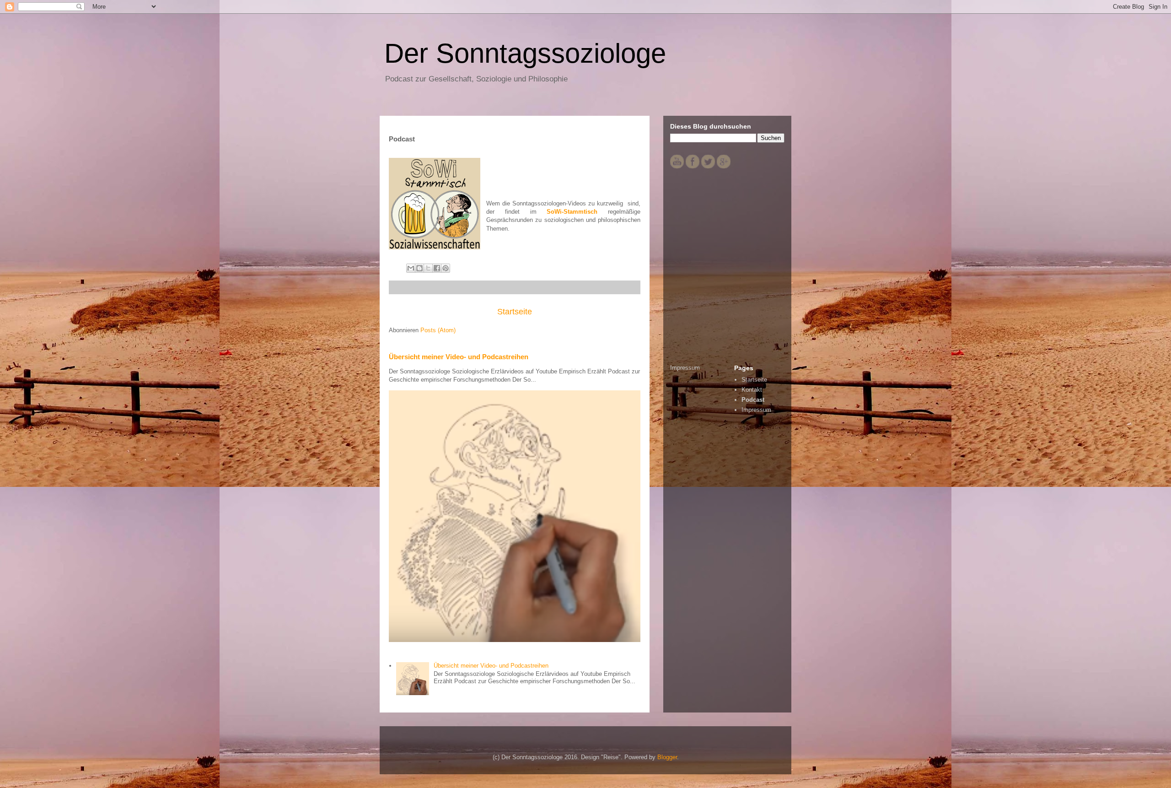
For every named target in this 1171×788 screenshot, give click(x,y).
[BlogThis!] (419, 268)
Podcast (752, 399)
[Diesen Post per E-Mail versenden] (410, 268)
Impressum (685, 367)
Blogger (667, 757)
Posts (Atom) (438, 330)
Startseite (514, 311)
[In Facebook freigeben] (436, 268)
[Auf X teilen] (428, 268)
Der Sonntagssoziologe (525, 53)
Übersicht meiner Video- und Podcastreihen (458, 357)
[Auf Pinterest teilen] (445, 268)
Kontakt (751, 389)
